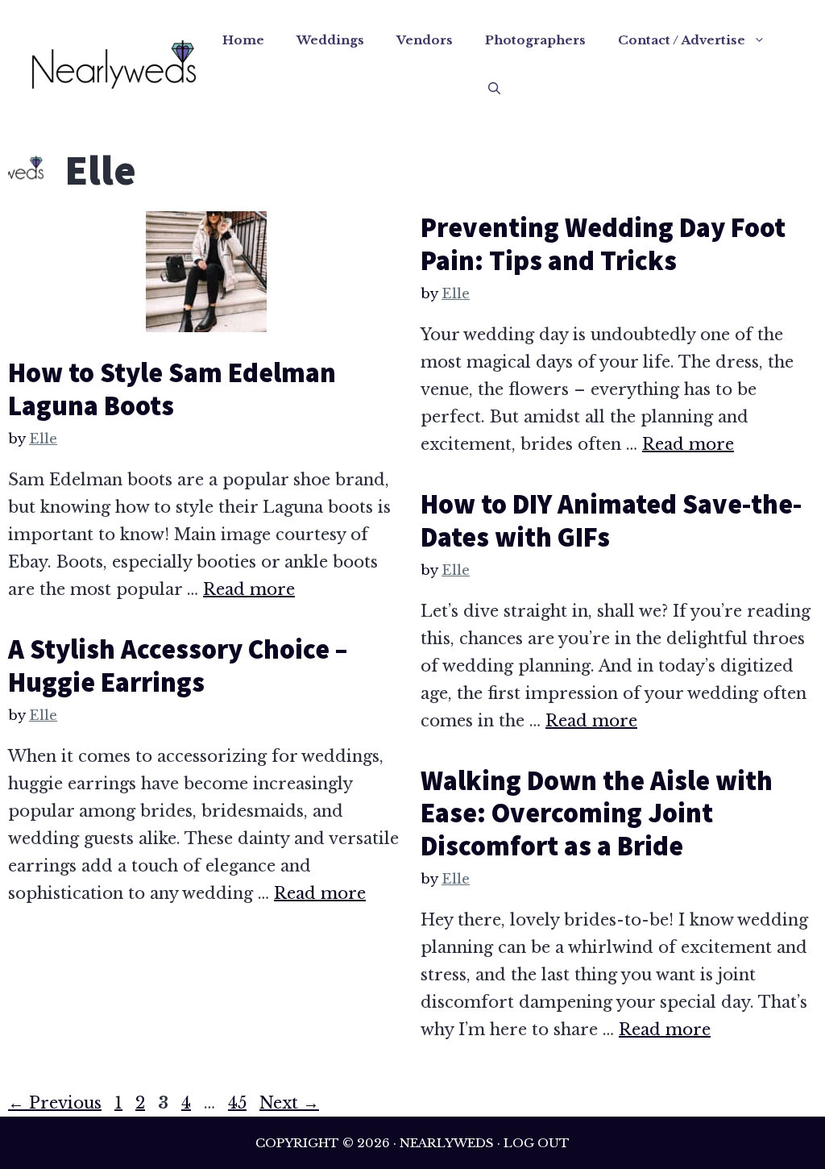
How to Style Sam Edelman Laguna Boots (172, 389)
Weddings (330, 40)
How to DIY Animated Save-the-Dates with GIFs (611, 520)
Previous (55, 1103)
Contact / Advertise (681, 40)
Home (243, 40)
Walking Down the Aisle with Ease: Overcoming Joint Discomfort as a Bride (597, 813)
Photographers (535, 40)
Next (289, 1103)
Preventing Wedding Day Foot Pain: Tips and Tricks (603, 243)
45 (239, 1103)
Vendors (424, 40)
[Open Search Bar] (494, 88)
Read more (249, 589)
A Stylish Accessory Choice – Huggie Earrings (177, 665)
